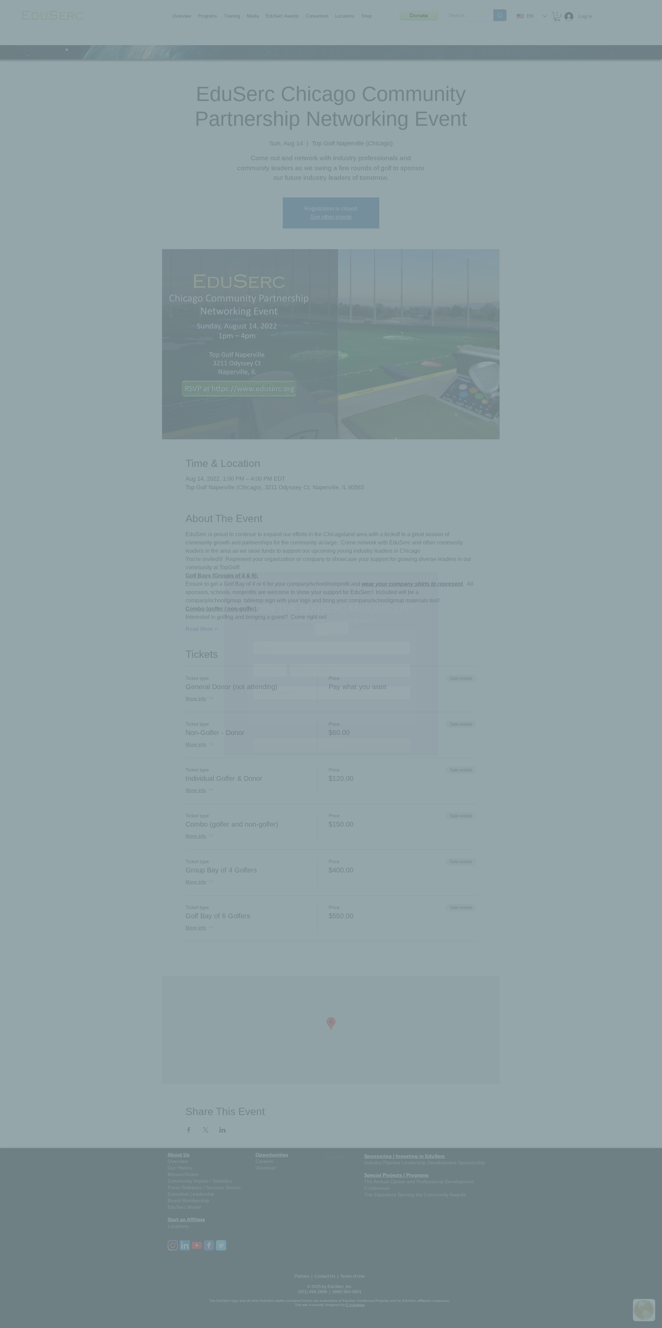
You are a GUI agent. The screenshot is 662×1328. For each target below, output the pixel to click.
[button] (442, 593)
